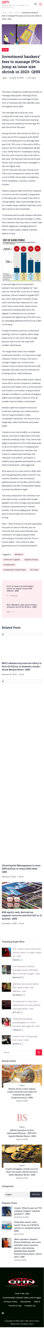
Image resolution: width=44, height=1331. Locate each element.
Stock (5, 50)
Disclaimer (25, 1302)
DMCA (37, 1302)
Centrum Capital (12, 559)
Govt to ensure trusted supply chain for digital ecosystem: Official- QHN (20, 588)
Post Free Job (22, 1293)
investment (9, 564)
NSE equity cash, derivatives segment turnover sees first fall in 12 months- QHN (22, 915)
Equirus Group (31, 559)
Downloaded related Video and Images (22, 1297)
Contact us (29, 1306)
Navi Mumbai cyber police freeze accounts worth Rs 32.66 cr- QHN (22, 606)
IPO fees (34, 569)
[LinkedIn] (3, 1313)
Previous (14, 595)
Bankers (19, 554)
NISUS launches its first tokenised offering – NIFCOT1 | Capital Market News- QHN (22, 1133)
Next (8, 612)
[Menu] (40, 4)
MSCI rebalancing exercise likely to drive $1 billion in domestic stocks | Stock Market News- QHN (22, 666)
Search (39, 1052)
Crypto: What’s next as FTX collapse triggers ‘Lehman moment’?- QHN (28, 1211)
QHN (5, 2)
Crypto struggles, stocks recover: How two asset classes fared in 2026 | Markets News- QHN (22, 1172)
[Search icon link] (35, 4)
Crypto (22, 1085)
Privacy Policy (10, 1302)
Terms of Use (15, 1306)
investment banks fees (15, 569)
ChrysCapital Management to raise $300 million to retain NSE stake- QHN (21, 868)
